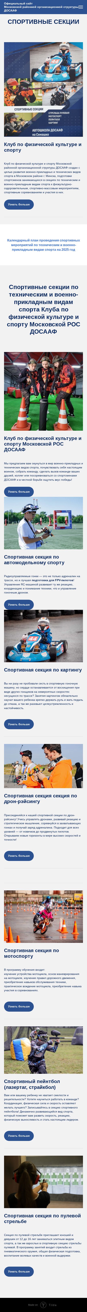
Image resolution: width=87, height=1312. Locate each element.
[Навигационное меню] (81, 7)
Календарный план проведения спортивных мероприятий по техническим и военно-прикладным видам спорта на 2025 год (43, 245)
